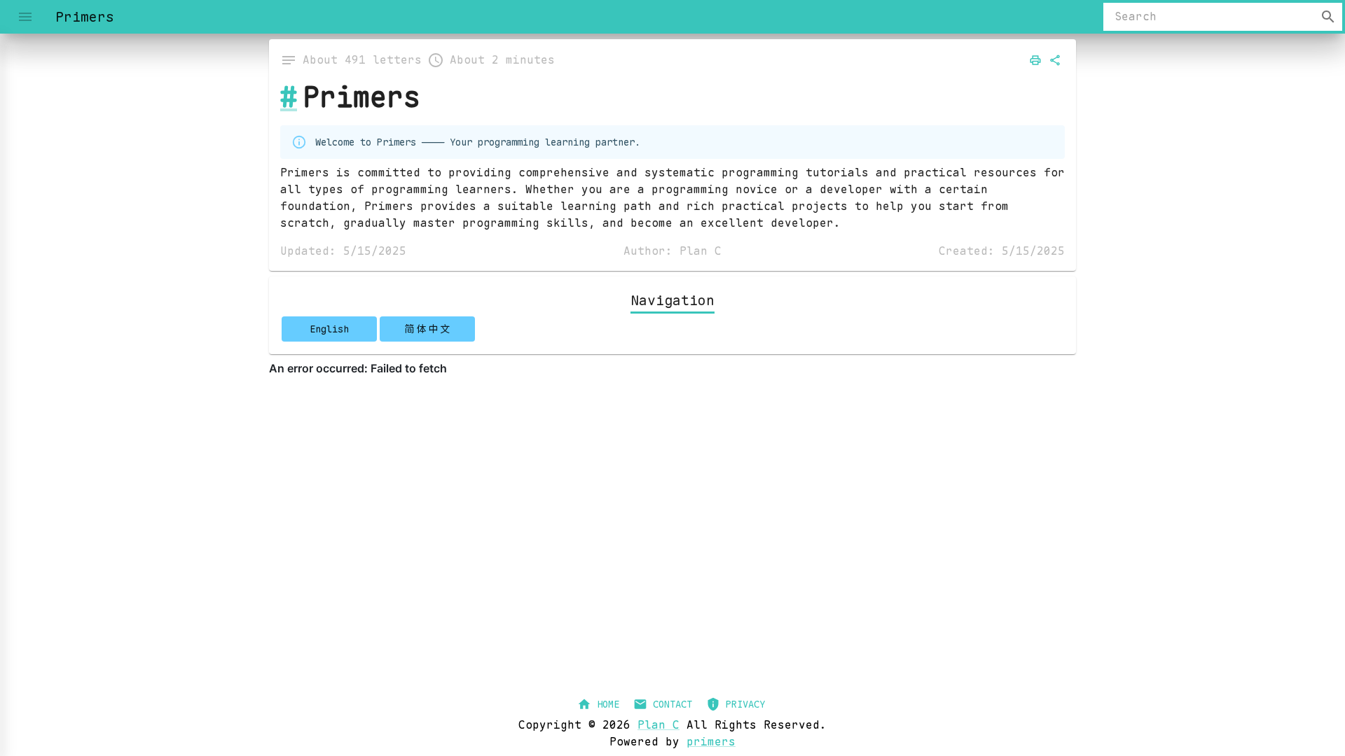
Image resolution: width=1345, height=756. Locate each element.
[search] (1328, 17)
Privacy (745, 704)
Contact (672, 704)
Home (608, 704)
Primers (361, 96)
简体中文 (427, 329)
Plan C (658, 725)
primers (711, 741)
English (329, 329)
